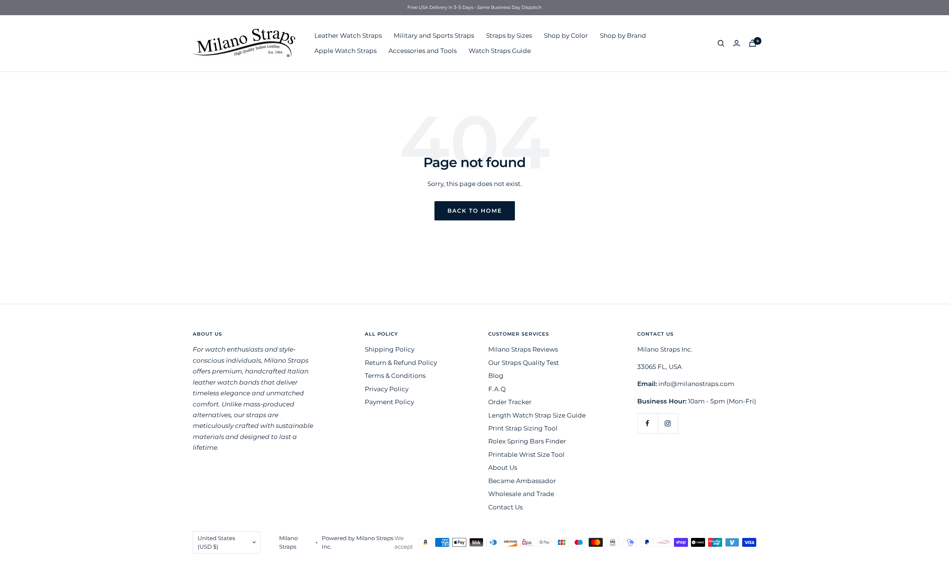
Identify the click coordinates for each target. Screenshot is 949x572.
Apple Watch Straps (345, 50)
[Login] (736, 43)
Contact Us (505, 507)
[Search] (721, 43)
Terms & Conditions (395, 375)
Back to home (474, 210)
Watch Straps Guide (500, 50)
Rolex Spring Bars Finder (527, 441)
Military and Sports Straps (434, 35)
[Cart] (752, 43)
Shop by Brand (623, 35)
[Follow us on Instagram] (668, 423)
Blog (495, 375)
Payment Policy (389, 402)
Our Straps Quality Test (523, 362)
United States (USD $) (216, 542)
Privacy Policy (387, 389)
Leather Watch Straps (348, 35)
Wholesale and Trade (521, 494)
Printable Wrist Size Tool (526, 454)
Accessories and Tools (422, 50)
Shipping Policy (389, 349)
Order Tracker (510, 402)
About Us (502, 467)
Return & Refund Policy (401, 362)
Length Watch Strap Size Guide (537, 415)
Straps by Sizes (509, 35)
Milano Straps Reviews (523, 349)
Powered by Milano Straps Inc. (357, 542)
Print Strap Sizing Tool (523, 428)
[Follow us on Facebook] (647, 423)
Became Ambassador (522, 481)
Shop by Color (566, 35)
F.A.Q (497, 389)
